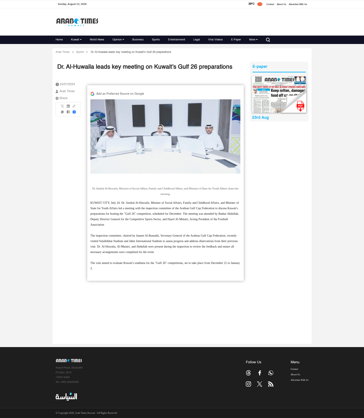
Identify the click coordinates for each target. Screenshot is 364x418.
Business (138, 39)
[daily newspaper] (279, 94)
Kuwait (75, 39)
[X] (63, 107)
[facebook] (68, 113)
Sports (156, 39)
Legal (196, 39)
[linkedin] (68, 107)
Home (59, 39)
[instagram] (248, 384)
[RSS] (270, 384)
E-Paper (236, 39)
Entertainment (176, 39)
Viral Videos (215, 39)
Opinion (117, 39)
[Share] (74, 111)
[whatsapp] (63, 113)
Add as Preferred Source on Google (120, 93)
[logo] (77, 22)
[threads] (248, 372)
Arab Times (63, 52)
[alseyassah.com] (66, 396)
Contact (270, 4)
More (252, 39)
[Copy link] (74, 107)
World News (97, 39)
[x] (259, 384)
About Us (281, 4)
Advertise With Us (298, 4)
